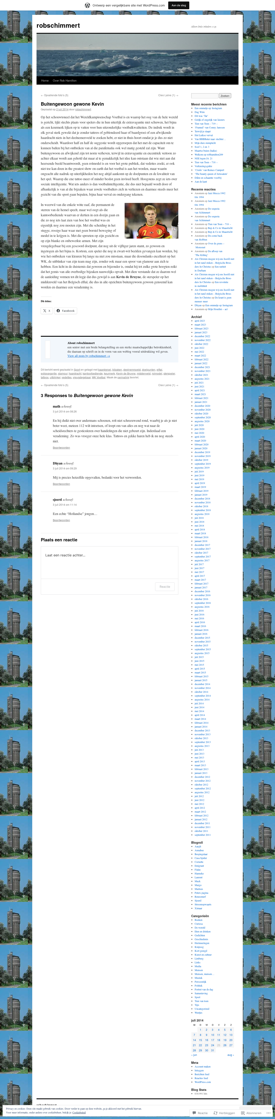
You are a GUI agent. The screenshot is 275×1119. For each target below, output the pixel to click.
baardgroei (104, 369)
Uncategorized (202, 1008)
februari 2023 (201, 328)
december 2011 (202, 823)
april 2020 (200, 436)
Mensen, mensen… (204, 974)
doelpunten (148, 369)
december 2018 (202, 498)
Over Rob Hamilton (64, 80)
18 (218, 1040)
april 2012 (200, 807)
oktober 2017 (201, 552)
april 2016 (200, 622)
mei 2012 (199, 803)
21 (194, 1045)
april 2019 (200, 483)
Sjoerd (198, 900)
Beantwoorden (61, 447)
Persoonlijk (200, 981)
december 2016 (202, 591)
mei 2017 (199, 572)
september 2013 (203, 742)
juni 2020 (199, 429)
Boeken (198, 919)
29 (200, 1050)
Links (197, 962)
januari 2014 (201, 726)
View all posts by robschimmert (88, 356)
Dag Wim (200, 112)
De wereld (200, 927)
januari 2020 (201, 448)
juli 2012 (199, 796)
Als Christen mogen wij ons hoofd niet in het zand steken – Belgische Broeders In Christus (214, 262)
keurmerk (109, 373)
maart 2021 (200, 394)
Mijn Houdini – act (218, 309)
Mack (197, 881)
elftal (159, 369)
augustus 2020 (202, 421)
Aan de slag (179, 5)
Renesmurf (200, 896)
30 (206, 1050)
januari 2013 (201, 773)
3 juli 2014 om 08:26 (65, 411)
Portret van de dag (204, 989)
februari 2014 (201, 722)
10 (212, 1035)
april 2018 (200, 529)
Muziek (198, 977)
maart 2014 (200, 718)
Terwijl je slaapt (203, 131)
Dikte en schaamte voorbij (208, 177)
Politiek (198, 985)
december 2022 (202, 336)
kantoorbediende (93, 373)
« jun (194, 1055)
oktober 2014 (201, 691)
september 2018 (203, 510)
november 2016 (203, 595)
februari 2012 (201, 815)
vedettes (67, 377)
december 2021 (202, 367)
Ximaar (198, 908)
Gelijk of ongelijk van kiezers (210, 119)
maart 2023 (200, 324)
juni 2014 (199, 707)
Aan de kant (201, 181)
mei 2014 (199, 711)
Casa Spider (201, 858)
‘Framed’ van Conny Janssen (210, 127)
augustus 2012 (202, 792)
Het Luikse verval (204, 135)
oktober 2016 (201, 599)
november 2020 (203, 409)
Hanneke (199, 873)
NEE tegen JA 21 (203, 158)
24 (212, 1045)
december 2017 (202, 545)
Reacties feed (201, 1078)
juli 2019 (199, 471)
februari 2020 (201, 444)
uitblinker (55, 377)
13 (230, 1035)
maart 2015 (200, 672)
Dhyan (198, 305)
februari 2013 (201, 769)
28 (194, 1050)
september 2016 (203, 602)
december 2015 (202, 637)
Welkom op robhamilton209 (209, 154)
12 (224, 1035)
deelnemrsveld (132, 369)
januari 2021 (201, 401)
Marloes (199, 889)
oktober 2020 (201, 413)
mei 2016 (199, 618)
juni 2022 (199, 347)
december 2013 (202, 730)
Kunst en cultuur (203, 954)
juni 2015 (199, 660)
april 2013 (200, 761)
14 (194, 1040)
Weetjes (198, 1012)
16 (206, 1040)
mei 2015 (199, 664)
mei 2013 (199, 757)
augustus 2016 (202, 606)
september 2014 (203, 695)
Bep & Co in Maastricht (220, 228)
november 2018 (203, 502)
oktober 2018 (201, 506)
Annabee (199, 850)
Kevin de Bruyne (126, 373)
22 (200, 1045)
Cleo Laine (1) (168, 95)
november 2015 (203, 641)
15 (200, 1040)
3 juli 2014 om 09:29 (65, 468)
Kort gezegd (201, 950)
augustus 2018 (202, 514)
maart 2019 (200, 487)
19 (224, 1040)
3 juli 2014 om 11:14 (65, 504)
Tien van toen (201, 1001)
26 (224, 1045)
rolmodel (157, 373)
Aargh (198, 846)
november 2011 (203, 827)
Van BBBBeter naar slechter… (210, 139)
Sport (77, 369)
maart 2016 (200, 626)
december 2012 (202, 776)
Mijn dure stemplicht (205, 143)
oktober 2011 (201, 831)
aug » (231, 1055)
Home (45, 80)
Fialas (198, 869)
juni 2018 (199, 521)
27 (230, 1045)
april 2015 (200, 668)
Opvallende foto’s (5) (54, 95)
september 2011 (203, 834)
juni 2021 (199, 386)
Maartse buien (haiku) (206, 150)
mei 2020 (199, 432)
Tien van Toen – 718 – (206, 162)
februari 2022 (201, 359)
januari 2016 (201, 633)
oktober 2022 (201, 344)
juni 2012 (199, 800)
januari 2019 (201, 494)
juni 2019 (199, 475)
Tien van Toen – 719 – (206, 123)
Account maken (203, 1066)
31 (212, 1050)
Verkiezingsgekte (203, 166)
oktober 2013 (201, 738)
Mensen (199, 970)
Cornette (199, 861)
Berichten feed (202, 1074)
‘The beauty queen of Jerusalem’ (211, 173)
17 (212, 1040)
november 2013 (203, 734)
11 (218, 1035)
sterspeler (169, 373)
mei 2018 (199, 525)
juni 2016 (199, 614)
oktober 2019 (201, 459)
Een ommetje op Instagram (208, 108)
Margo (198, 885)
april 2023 (200, 320)
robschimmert (58, 25)
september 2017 (203, 556)
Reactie (165, 586)
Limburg (199, 958)
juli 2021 (199, 382)
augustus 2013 (202, 746)
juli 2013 (199, 749)
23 (206, 1045)
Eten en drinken (203, 931)
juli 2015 (199, 657)
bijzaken (117, 369)
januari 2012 (201, 819)
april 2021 (200, 390)
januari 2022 (201, 363)
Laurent (198, 877)
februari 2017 (201, 583)
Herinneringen (202, 943)
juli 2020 (199, 425)
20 (230, 1040)
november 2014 (203, 688)
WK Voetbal (98, 377)
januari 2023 (201, 332)
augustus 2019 (202, 467)
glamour (62, 373)
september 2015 (203, 649)
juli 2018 (199, 517)
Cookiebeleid (79, 1112)
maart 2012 (200, 811)
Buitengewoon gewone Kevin (72, 103)
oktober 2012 (201, 784)
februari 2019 (201, 490)
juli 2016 (199, 610)
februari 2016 (201, 630)
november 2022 (203, 340)
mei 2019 (199, 479)
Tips (197, 1004)
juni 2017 (199, 568)
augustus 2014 (202, 699)
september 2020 (203, 417)
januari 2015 (201, 680)
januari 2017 (201, 587)
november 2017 (203, 548)
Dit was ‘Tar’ (201, 115)
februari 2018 (201, 537)
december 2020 (202, 405)
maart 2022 (200, 355)
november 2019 (203, 456)
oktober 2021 (201, 374)
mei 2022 (199, 351)
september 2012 (203, 788)
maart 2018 (200, 533)
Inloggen (199, 1070)
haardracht (75, 373)
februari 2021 (201, 398)
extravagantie (49, 373)
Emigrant (199, 865)
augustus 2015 (202, 653)
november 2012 (203, 780)
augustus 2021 (202, 378)
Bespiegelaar (201, 854)
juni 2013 (199, 753)
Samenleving (201, 993)
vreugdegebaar (82, 377)
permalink (123, 377)
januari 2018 (201, 541)
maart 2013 (200, 765)
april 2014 (200, 715)
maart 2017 (200, 579)
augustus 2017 (202, 560)
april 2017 (200, 575)
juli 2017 (199, 564)
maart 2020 (200, 440)
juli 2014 (199, 703)
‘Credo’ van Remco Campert (209, 170)
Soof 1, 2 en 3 (202, 146)
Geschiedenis (201, 939)
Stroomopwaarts (203, 904)
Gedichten (200, 935)
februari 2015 (201, 676)
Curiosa (199, 923)
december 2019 (202, 452)
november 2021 (203, 371)
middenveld (144, 373)
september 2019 (203, 463)
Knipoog (199, 946)
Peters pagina (201, 892)
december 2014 (202, 684)
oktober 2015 (201, 645)
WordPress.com (203, 1082)
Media (198, 966)
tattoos (45, 377)
